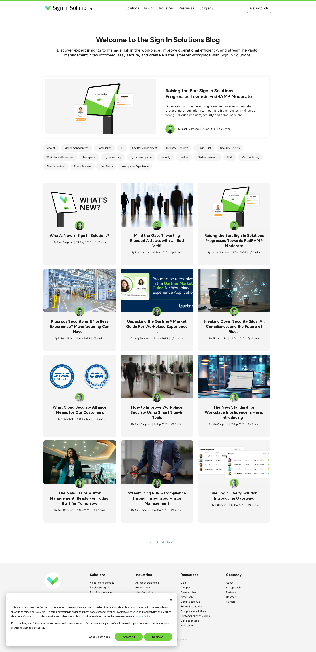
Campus (186, 587)
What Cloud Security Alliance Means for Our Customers (80, 410)
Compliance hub (190, 601)
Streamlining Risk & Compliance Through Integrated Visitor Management (157, 498)
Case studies (188, 592)
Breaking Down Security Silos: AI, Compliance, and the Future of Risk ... (234, 326)
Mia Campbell (65, 419)
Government (142, 587)
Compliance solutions (193, 611)
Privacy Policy (142, 616)
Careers (230, 601)
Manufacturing (144, 592)
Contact (231, 596)
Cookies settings (99, 636)
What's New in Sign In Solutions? (79, 235)
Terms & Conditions (192, 606)
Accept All (129, 636)
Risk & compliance (101, 592)
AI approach (233, 587)
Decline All (158, 636)
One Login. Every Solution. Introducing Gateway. (234, 496)
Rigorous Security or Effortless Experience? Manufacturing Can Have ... (79, 326)
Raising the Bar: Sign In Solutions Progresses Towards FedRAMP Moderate (208, 93)
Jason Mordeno (220, 252)
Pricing (149, 8)
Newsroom (187, 596)
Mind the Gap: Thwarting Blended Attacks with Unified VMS (157, 240)
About (229, 582)
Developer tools (190, 620)
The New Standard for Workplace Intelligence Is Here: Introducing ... (234, 412)
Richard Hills (65, 338)
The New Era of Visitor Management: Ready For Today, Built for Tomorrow (80, 498)
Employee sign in (100, 587)
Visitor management (102, 582)
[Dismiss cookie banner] (171, 600)
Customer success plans (195, 615)
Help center (188, 625)
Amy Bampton (65, 242)
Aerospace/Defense (147, 582)
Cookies (182, 639)
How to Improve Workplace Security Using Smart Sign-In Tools (156, 412)
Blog (183, 582)
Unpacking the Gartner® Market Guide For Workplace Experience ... (157, 326)
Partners (231, 592)
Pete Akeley (142, 252)
